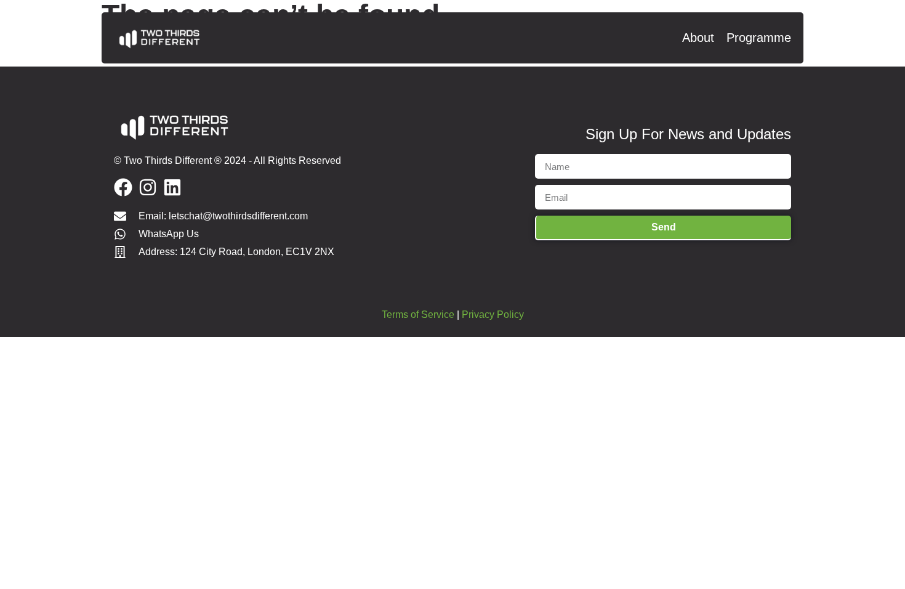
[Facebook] (123, 187)
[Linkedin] (172, 187)
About (698, 37)
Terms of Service (418, 314)
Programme (758, 37)
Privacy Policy (493, 314)
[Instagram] (148, 187)
